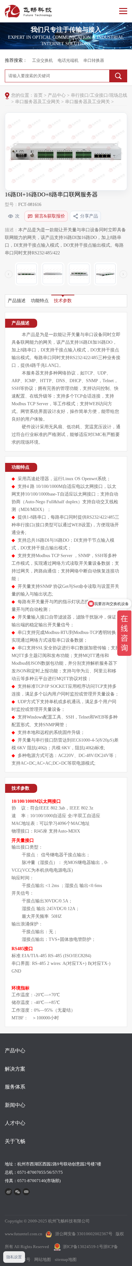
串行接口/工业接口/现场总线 (99, 95)
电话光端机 (68, 60)
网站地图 (42, 1259)
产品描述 (17, 300)
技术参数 (63, 300)
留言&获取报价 (50, 216)
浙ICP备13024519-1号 (83, 1246)
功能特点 (40, 300)
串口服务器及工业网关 (37, 101)
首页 (38, 95)
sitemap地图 (66, 1259)
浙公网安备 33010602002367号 (83, 1233)
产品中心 (57, 95)
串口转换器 (93, 60)
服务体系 (15, 1086)
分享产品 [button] (89, 216)
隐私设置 (14, 1257)
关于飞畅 (15, 1141)
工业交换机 (42, 60)
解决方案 (15, 1069)
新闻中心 (15, 1105)
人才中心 (15, 1123)
